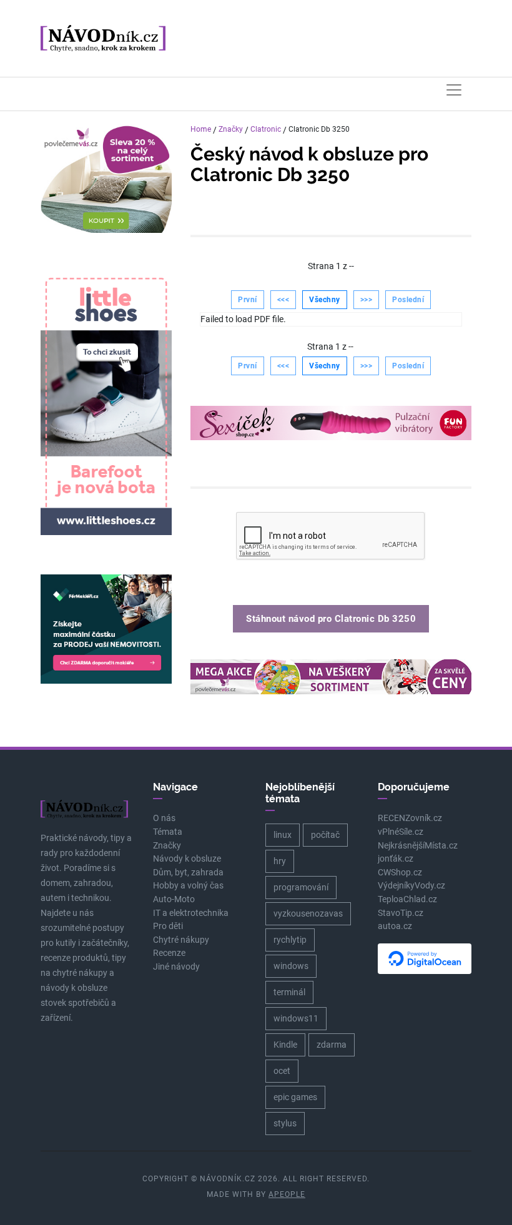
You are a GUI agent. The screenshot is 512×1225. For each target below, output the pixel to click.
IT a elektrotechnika (191, 913)
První (247, 299)
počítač (325, 835)
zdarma (332, 1045)
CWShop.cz (400, 872)
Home (200, 129)
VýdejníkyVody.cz (411, 885)
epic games (295, 1097)
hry (279, 861)
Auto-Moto (174, 899)
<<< (283, 299)
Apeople (286, 1194)
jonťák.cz (395, 859)
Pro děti (168, 926)
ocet (281, 1071)
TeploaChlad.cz (407, 899)
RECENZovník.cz (410, 818)
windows (290, 966)
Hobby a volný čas (188, 885)
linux (282, 835)
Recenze (169, 953)
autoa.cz (395, 926)
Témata (167, 832)
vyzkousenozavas (308, 913)
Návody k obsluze (187, 859)
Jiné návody (176, 967)
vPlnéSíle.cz (400, 832)
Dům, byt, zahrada (188, 872)
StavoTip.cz (400, 913)
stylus (285, 1123)
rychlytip (290, 940)
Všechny (324, 299)
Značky (231, 129)
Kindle (285, 1045)
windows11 (295, 1018)
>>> (366, 299)
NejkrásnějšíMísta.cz (418, 845)
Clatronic (265, 129)
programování (300, 887)
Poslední (408, 299)
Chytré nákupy (181, 940)
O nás (164, 818)
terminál (289, 992)
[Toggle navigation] (453, 89)
